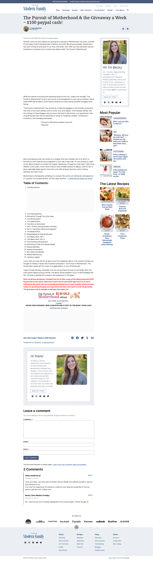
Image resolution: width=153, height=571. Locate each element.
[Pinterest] (32, 396)
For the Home (99, 10)
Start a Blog (117, 544)
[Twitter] (48, 396)
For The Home (63, 544)
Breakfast (80, 538)
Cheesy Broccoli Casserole (122, 209)
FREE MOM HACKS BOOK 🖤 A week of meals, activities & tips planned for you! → (77, 1)
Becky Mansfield (37, 28)
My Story (100, 6)
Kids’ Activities (85, 10)
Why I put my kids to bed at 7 (120, 122)
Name (26, 442)
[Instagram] (36, 396)
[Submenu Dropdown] (92, 10)
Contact (108, 6)
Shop (58, 10)
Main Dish (80, 544)
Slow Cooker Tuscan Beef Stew (107, 207)
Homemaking (99, 544)
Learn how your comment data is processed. (69, 464)
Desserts (80, 547)
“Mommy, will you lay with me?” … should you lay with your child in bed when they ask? (120, 140)
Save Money (120, 10)
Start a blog (124, 6)
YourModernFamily (48, 342)
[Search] (128, 10)
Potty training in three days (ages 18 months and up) (120, 158)
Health (110, 10)
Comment (28, 419)
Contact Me (117, 541)
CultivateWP (126, 558)
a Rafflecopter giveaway (59, 308)
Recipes (75, 10)
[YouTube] (44, 396)
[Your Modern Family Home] (34, 8)
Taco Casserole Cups (122, 236)
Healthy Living (99, 550)
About (115, 534)
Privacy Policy (112, 558)
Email (26, 449)
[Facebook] (40, 396)
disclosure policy (53, 38)
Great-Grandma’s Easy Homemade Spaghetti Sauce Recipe (107, 239)
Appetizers (80, 541)
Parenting (65, 10)
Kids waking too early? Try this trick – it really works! (120, 173)
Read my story (110, 97)
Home (61, 534)
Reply (90, 475)
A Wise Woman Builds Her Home (80, 178)
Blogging (98, 547)
